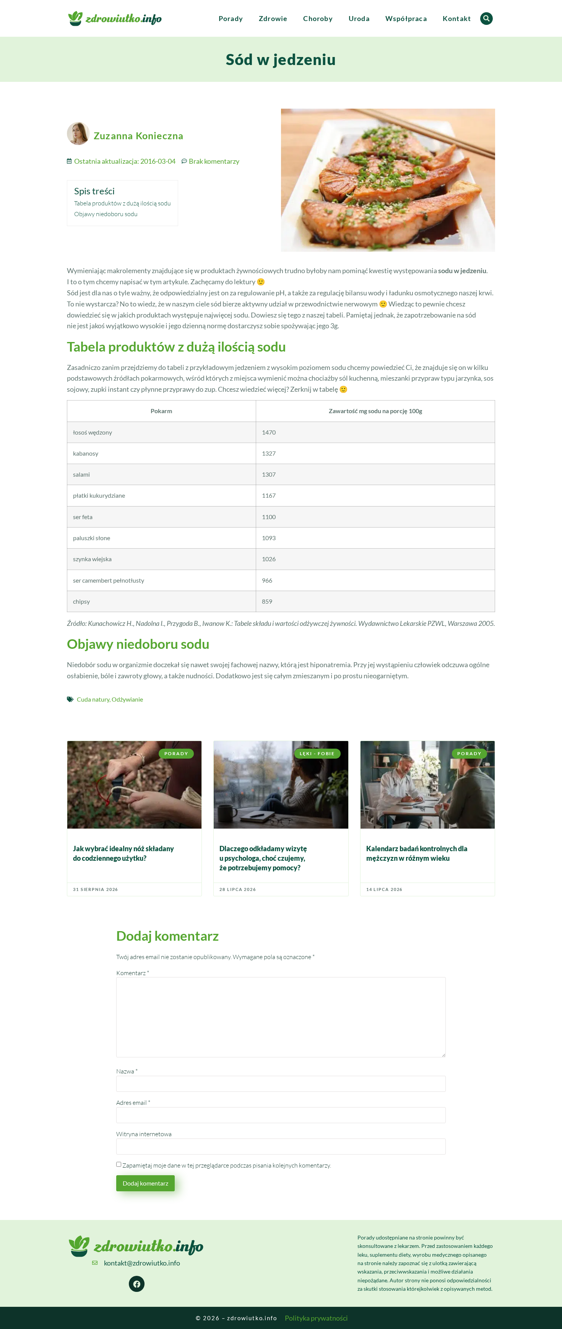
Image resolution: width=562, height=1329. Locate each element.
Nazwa (127, 1071)
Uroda (359, 18)
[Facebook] (137, 1284)
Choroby (318, 18)
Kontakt (457, 18)
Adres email (133, 1102)
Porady (231, 18)
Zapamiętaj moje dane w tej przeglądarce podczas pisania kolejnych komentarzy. (226, 1165)
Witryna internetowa (144, 1134)
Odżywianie (127, 699)
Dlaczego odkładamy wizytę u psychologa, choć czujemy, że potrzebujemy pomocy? (263, 858)
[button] (486, 18)
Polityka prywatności (316, 1318)
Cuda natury (93, 699)
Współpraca (406, 18)
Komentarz (132, 973)
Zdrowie (273, 18)
